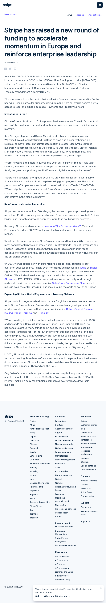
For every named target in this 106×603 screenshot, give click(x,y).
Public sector (61, 512)
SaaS (57, 467)
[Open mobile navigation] (100, 5)
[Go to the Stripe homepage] (8, 416)
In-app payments (63, 451)
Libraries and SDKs (64, 571)
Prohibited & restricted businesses (86, 450)
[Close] (100, 588)
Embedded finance (64, 440)
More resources (88, 469)
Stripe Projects (62, 575)
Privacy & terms (88, 443)
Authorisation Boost (39, 428)
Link (32, 479)
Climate (33, 444)
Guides (84, 421)
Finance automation (64, 444)
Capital (78, 309)
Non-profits (60, 505)
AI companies (61, 471)
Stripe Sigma (36, 506)
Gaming (59, 482)
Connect (89, 309)
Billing (69, 309)
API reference (61, 560)
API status (60, 564)
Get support (86, 507)
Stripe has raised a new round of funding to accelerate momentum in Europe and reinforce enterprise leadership (51, 42)
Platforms (60, 463)
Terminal (27, 312)
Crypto (33, 451)
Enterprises (60, 421)
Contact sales (87, 496)
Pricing (33, 421)
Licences (85, 458)
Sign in (84, 521)
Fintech (58, 479)
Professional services (65, 508)
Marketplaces (61, 455)
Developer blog (62, 579)
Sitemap (85, 461)
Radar (17, 312)
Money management (65, 459)
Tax (31, 510)
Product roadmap (89, 480)
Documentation (62, 556)
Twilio (83, 267)
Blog (83, 428)
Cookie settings (88, 465)
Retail (58, 516)
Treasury (43, 312)
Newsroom (10, 14)
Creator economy (63, 475)
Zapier (93, 267)
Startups (59, 424)
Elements (34, 459)
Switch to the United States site (51, 596)
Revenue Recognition (40, 502)
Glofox (8, 279)
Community (86, 432)
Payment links (36, 486)
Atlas (32, 424)
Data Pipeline (36, 455)
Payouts (34, 494)
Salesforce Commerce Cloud (69, 283)
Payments (35, 490)
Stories (80, 14)
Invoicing (34, 471)
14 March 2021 (11, 62)
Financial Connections (40, 463)
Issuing (8, 312)
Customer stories (89, 424)
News (69, 14)
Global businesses (64, 448)
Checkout (34, 440)
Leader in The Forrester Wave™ (62, 226)
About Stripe (95, 14)
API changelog (62, 568)
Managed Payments (39, 482)
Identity (33, 467)
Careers (84, 484)
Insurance (59, 493)
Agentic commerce (64, 428)
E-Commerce (61, 436)
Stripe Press (86, 492)
